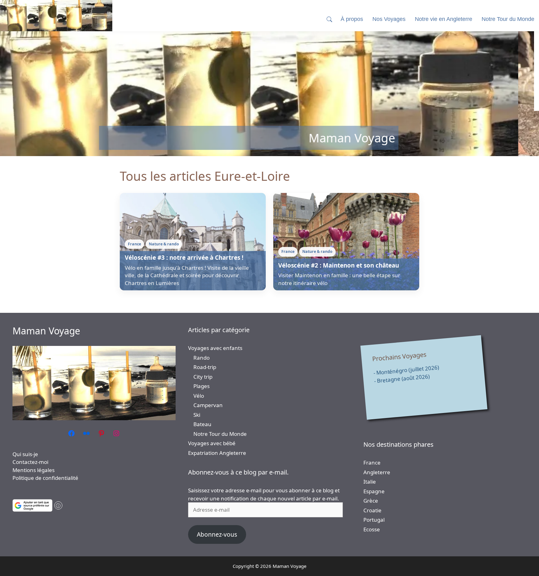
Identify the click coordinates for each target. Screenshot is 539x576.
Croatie (372, 510)
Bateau (202, 424)
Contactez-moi (30, 461)
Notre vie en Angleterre (443, 19)
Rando (201, 357)
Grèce (370, 500)
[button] (329, 19)
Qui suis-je (25, 454)
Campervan (208, 405)
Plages (201, 386)
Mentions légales (33, 470)
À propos (352, 19)
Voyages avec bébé (212, 443)
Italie (369, 481)
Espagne (374, 491)
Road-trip (204, 367)
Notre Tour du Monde (220, 433)
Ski (196, 414)
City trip (202, 376)
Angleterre (376, 472)
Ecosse (371, 529)
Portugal (374, 519)
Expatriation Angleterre (217, 452)
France (372, 462)
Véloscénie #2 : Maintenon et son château (338, 265)
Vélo (198, 395)
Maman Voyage (46, 330)
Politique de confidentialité (45, 477)
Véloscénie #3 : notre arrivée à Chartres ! (184, 258)
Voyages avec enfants (215, 348)
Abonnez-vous (217, 534)
